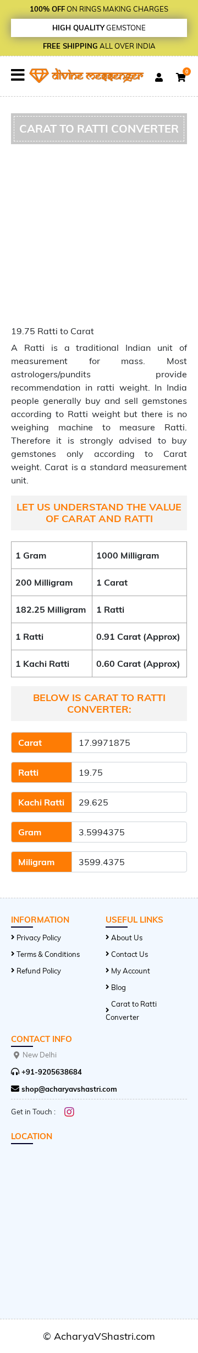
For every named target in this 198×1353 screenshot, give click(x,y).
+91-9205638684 (50, 1071)
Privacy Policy (38, 937)
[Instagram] (69, 1112)
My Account (130, 970)
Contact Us (129, 954)
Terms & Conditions (48, 954)
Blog (118, 987)
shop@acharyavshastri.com (68, 1088)
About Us (126, 937)
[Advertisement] (99, 238)
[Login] (159, 78)
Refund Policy (38, 970)
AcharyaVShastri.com (104, 1336)
